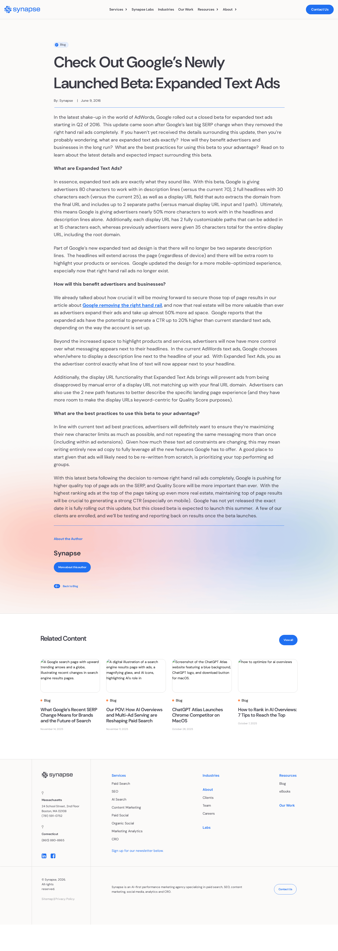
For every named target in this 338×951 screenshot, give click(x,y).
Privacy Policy (65, 899)
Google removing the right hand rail (122, 305)
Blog (63, 44)
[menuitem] (118, 9)
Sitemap (47, 899)
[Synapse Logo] (57, 775)
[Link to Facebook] (53, 856)
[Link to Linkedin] (44, 856)
